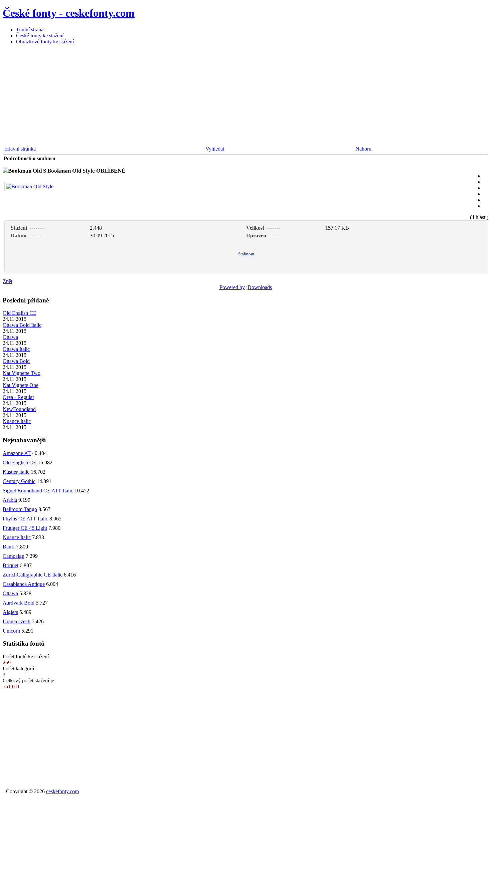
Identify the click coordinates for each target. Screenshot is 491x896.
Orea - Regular (18, 397)
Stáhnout (246, 253)
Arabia (10, 500)
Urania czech (16, 621)
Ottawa (10, 337)
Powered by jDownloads (245, 287)
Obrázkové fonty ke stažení (45, 41)
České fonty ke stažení (39, 35)
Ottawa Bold (16, 361)
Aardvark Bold (18, 603)
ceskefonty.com (62, 791)
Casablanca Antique (24, 584)
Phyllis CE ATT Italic (25, 518)
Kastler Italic (16, 472)
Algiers (10, 612)
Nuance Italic (17, 421)
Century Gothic (19, 481)
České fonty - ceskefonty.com (69, 13)
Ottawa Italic (16, 349)
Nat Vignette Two (21, 373)
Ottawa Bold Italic (22, 325)
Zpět (7, 281)
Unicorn (11, 631)
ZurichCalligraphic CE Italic (32, 575)
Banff (9, 546)
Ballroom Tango (20, 509)
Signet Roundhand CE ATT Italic (38, 490)
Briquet (10, 565)
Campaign (13, 556)
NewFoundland (19, 409)
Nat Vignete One (20, 385)
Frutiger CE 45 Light (25, 528)
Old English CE (19, 313)
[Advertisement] (203, 97)
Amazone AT (17, 453)
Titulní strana (29, 29)
